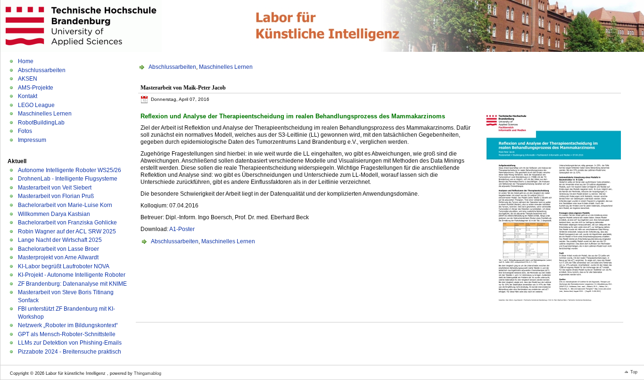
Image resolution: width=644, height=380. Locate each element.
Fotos (25, 131)
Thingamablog (147, 373)
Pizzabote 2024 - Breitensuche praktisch (69, 351)
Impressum (32, 140)
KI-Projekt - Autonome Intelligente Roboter (71, 275)
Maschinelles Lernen (45, 113)
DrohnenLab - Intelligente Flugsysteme (67, 178)
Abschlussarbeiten (42, 70)
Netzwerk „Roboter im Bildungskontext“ (68, 325)
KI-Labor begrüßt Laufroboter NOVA (63, 266)
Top (633, 372)
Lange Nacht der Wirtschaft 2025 (60, 240)
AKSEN (27, 78)
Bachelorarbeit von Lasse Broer (58, 249)
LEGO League (36, 105)
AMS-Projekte (35, 87)
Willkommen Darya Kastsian (54, 214)
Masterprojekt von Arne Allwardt (58, 257)
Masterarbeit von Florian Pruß (56, 196)
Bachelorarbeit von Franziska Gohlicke (67, 222)
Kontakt (27, 96)
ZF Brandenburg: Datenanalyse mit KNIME (72, 284)
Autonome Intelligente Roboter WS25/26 (69, 170)
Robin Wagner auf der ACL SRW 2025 (67, 231)
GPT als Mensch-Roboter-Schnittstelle (67, 334)
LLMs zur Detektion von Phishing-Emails (70, 342)
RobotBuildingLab (41, 122)
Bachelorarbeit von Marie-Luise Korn (65, 205)
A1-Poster (182, 229)
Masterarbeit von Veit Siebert (54, 187)
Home (25, 61)
